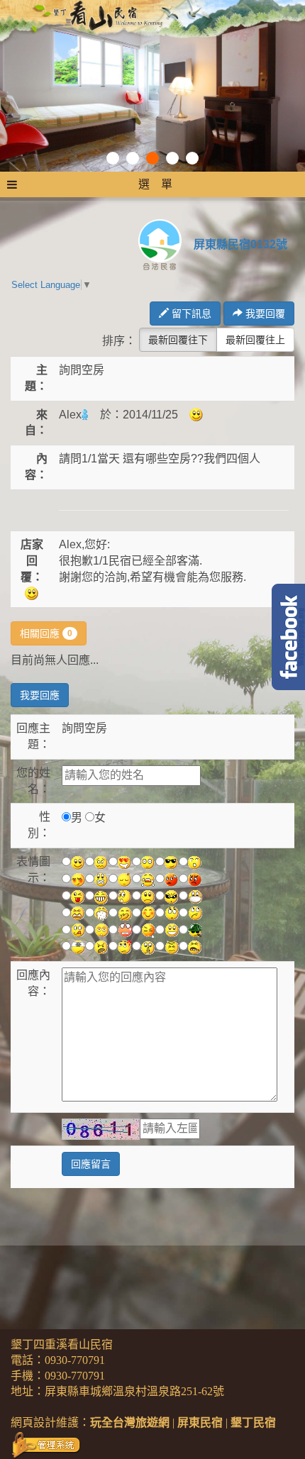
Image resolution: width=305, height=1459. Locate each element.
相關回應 (46, 633)
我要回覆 (264, 313)
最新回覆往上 (255, 339)
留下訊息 (190, 313)
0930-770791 (75, 1360)
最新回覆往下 (178, 339)
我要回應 (40, 695)
